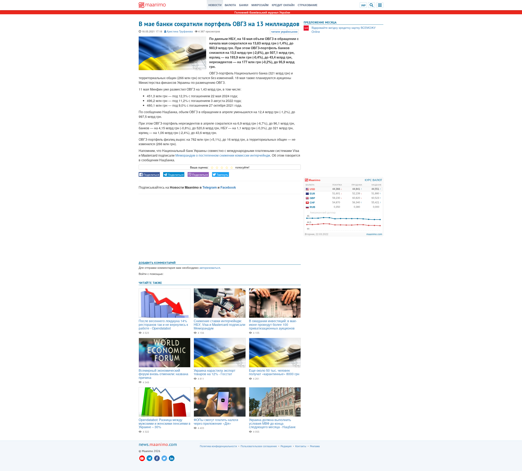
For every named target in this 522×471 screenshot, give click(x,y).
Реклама (315, 446)
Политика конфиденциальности (218, 446)
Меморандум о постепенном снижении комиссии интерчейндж (222, 155)
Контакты (300, 446)
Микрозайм (260, 5)
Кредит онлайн (283, 5)
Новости (214, 5)
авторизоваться (209, 267)
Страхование (307, 5)
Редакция (286, 446)
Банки (243, 5)
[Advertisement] (220, 226)
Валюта (230, 5)
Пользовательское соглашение (259, 446)
